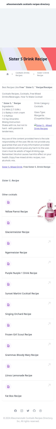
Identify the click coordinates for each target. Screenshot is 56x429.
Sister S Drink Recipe (43, 74)
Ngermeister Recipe (16, 252)
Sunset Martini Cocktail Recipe (22, 293)
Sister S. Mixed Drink (12, 166)
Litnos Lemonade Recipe (18, 375)
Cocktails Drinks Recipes (22, 74)
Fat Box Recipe (13, 395)
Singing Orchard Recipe (18, 313)
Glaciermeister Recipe (17, 232)
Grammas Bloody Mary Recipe (21, 354)
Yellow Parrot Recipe (16, 211)
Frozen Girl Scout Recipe (18, 334)
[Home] (7, 74)
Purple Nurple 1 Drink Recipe (21, 273)
